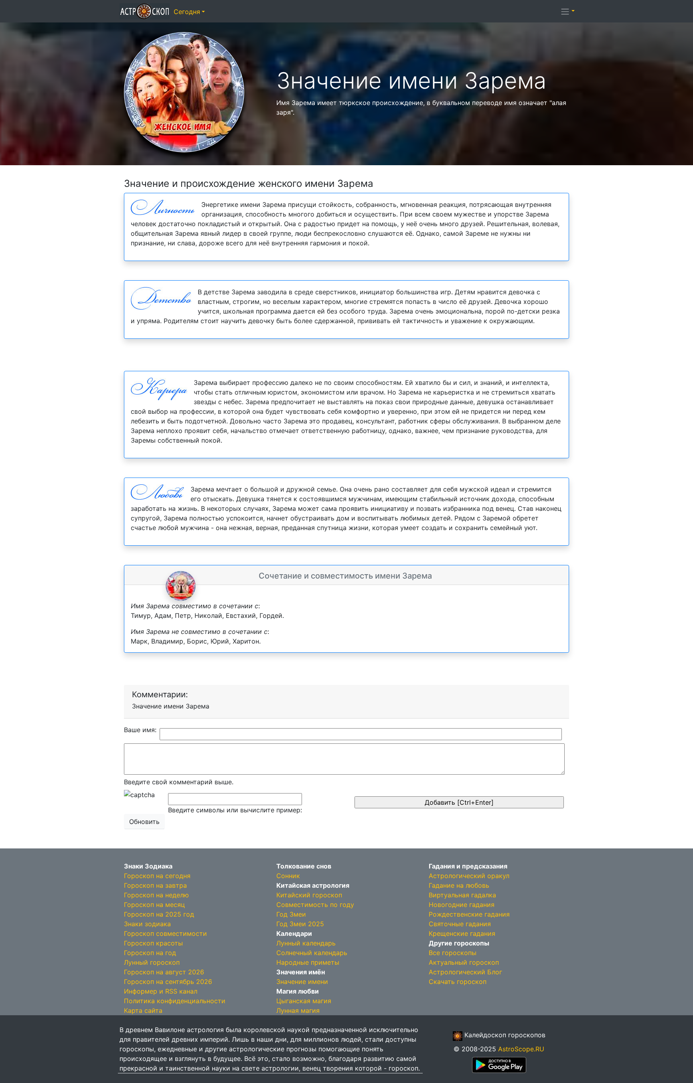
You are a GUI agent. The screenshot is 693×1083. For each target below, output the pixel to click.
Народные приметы (307, 962)
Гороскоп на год (150, 953)
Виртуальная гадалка (462, 895)
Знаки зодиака (147, 924)
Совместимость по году (315, 905)
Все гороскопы (452, 953)
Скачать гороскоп (457, 982)
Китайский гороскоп (309, 895)
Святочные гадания (460, 924)
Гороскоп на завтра (155, 885)
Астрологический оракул (469, 876)
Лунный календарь (306, 943)
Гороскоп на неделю (156, 895)
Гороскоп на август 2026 (164, 972)
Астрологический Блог (465, 972)
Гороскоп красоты (153, 943)
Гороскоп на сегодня (157, 876)
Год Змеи (291, 914)
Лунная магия (298, 1010)
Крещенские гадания (462, 933)
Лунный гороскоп (152, 962)
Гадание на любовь (459, 885)
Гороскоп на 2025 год (159, 914)
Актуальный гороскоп (464, 962)
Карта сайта (143, 1010)
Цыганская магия (303, 1001)
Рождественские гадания (469, 914)
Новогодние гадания (461, 905)
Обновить (144, 822)
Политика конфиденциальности (174, 1001)
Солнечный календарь (311, 953)
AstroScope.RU (521, 1049)
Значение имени (302, 982)
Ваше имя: (140, 730)
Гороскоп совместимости (165, 933)
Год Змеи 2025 (300, 924)
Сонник (288, 876)
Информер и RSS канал (160, 991)
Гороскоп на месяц (154, 905)
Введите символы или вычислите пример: (235, 810)
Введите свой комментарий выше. (178, 782)
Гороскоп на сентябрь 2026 (168, 982)
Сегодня (187, 12)
